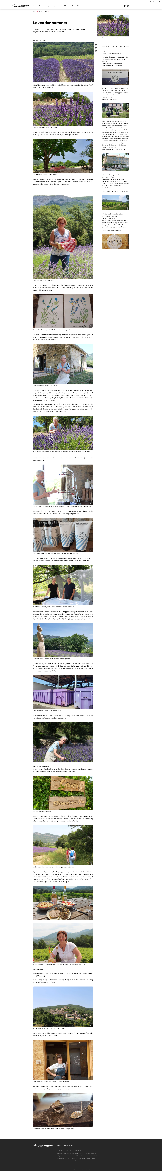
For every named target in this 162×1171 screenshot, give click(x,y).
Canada (85, 1150)
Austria (66, 1150)
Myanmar (60, 1156)
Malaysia (87, 1153)
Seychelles (61, 1158)
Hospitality (75, 6)
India (72, 1153)
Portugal (84, 1156)
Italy (77, 1153)
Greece (67, 1153)
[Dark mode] (153, 1)
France (46, 11)
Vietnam (68, 1161)
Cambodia (78, 1150)
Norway (67, 1156)
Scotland (96, 1156)
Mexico (94, 1153)
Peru (78, 1156)
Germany (60, 1153)
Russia (90, 1156)
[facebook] (125, 5)
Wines (71, 1145)
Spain (67, 1158)
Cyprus (91, 1150)
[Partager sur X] (96, 44)
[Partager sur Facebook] (96, 48)
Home (35, 6)
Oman (73, 1156)
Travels (41, 6)
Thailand (82, 1158)
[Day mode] (151, 1)
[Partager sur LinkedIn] (96, 51)
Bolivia (72, 1150)
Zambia (75, 1161)
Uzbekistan (61, 1161)
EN (159, 1)
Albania (60, 1150)
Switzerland (74, 1158)
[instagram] (128, 5)
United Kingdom (91, 1158)
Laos (81, 1153)
